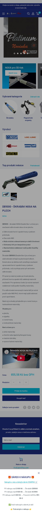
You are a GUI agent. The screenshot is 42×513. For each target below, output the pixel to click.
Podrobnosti (35, 165)
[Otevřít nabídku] (3, 14)
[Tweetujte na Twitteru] (33, 407)
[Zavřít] (39, 472)
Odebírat (21, 447)
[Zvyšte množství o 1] (26, 382)
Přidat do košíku (21, 391)
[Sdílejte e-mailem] (38, 407)
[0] (37, 13)
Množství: (6, 382)
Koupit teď (21, 398)
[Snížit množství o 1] (13, 382)
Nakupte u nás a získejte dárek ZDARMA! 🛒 (21, 482)
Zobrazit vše (35, 97)
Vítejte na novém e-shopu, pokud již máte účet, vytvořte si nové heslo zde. (21, 6)
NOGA (4, 216)
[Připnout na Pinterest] (29, 407)
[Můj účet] (33, 13)
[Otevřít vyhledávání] (28, 13)
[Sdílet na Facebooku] (24, 407)
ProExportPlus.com (21, 467)
